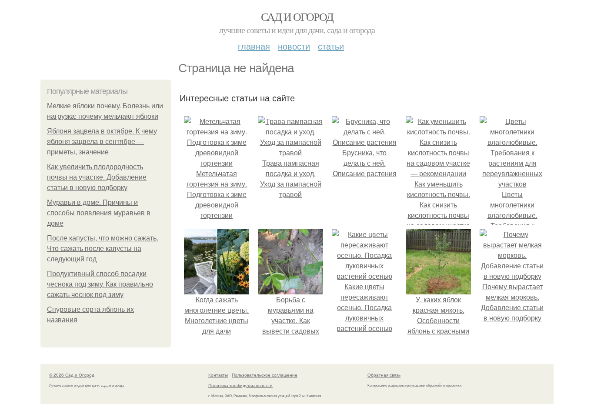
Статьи (331, 46)
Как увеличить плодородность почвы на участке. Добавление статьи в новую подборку (97, 177)
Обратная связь (383, 375)
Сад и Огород (297, 16)
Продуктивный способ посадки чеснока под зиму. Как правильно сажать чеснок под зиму (100, 284)
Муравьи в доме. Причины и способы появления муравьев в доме (98, 213)
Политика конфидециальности (240, 385)
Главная (254, 46)
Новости (294, 46)
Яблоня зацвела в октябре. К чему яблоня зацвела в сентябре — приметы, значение (102, 141)
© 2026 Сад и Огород (71, 375)
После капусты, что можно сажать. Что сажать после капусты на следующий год (102, 248)
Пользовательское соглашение (264, 375)
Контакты (218, 375)
